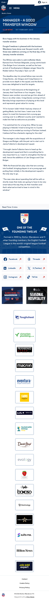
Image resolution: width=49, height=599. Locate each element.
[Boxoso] (24, 490)
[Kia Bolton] (24, 413)
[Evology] (24, 459)
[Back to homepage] (3, 8)
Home (9, 13)
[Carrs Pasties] (24, 397)
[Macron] (24, 366)
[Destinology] (24, 505)
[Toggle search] (45, 8)
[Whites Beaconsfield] (24, 475)
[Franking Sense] (24, 350)
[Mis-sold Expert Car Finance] (24, 566)
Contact (24, 579)
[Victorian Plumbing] (24, 335)
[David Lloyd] (24, 444)
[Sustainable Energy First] (24, 429)
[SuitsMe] (24, 535)
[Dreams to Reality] (24, 519)
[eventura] (24, 381)
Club (3, 2)
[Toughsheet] (24, 317)
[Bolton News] (24, 551)
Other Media (30, 597)
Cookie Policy (24, 583)
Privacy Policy (24, 587)
